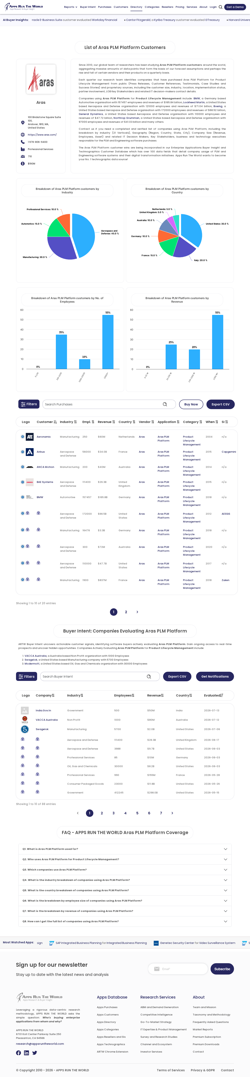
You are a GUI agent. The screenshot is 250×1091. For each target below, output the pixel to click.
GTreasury (203, 20)
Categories (152, 7)
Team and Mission (204, 1007)
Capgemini (229, 452)
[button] (28, 404)
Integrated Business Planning (117, 943)
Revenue (154, 695)
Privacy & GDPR (203, 1070)
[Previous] (78, 813)
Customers (121, 7)
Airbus (41, 452)
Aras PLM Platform (163, 438)
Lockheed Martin (193, 102)
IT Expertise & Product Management (163, 1029)
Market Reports (203, 1029)
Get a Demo (235, 7)
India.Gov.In (43, 710)
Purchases (104, 7)
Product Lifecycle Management (192, 440)
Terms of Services (171, 1070)
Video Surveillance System (208, 943)
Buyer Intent (88, 7)
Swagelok (31, 660)
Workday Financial (94, 20)
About (203, 7)
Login (213, 7)
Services (192, 7)
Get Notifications (215, 676)
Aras (142, 437)
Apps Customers (108, 1014)
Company (44, 695)
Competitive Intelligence (156, 1014)
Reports (69, 7)
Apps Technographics (111, 1044)
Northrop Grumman (126, 118)
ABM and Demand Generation (159, 1007)
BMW (197, 98)
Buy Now (191, 404)
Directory (136, 7)
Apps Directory (106, 1022)
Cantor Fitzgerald (128, 20)
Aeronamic (44, 437)
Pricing (180, 7)
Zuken (225, 580)
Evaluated (212, 695)
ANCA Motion (45, 467)
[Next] (137, 612)
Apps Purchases (107, 1007)
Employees (123, 695)
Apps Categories (108, 1029)
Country (182, 695)
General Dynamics (91, 114)
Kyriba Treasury (155, 20)
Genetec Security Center (168, 943)
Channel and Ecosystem (156, 1044)
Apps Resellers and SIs (111, 1037)
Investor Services (151, 1052)
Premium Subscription (207, 1037)
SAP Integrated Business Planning (69, 943)
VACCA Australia (35, 656)
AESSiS (226, 514)
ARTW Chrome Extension (112, 1052)
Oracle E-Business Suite (36, 20)
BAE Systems (45, 482)
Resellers (167, 7)
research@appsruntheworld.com (40, 1044)
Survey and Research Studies (158, 1037)
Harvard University (231, 20)
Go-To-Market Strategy (156, 1022)
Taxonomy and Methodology (211, 1014)
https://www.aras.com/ (42, 134)
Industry (73, 695)
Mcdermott (32, 663)
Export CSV (220, 404)
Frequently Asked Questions (211, 1022)
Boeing (217, 106)
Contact (198, 1052)
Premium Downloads (206, 1044)
